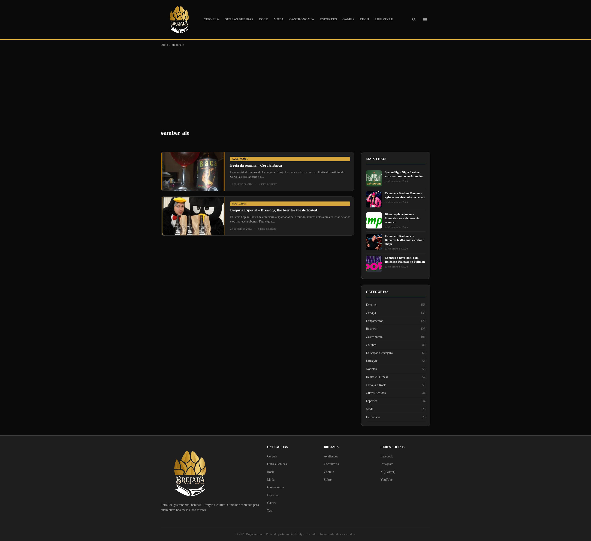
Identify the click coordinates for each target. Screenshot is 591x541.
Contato (329, 472)
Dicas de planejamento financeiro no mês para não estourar (402, 218)
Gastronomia (301, 19)
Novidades (239, 203)
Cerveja (211, 19)
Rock (263, 19)
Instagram (386, 464)
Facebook (386, 456)
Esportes (328, 19)
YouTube (386, 479)
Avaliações (240, 159)
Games (348, 19)
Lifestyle (384, 19)
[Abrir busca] (414, 19)
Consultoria (331, 464)
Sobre (328, 479)
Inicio (164, 44)
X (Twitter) (387, 472)
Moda (279, 19)
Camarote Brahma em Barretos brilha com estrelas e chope (404, 240)
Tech (364, 19)
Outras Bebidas (239, 19)
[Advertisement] (295, 84)
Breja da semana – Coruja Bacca (256, 165)
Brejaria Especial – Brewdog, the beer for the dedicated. (274, 210)
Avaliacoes (331, 456)
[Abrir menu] (424, 19)
